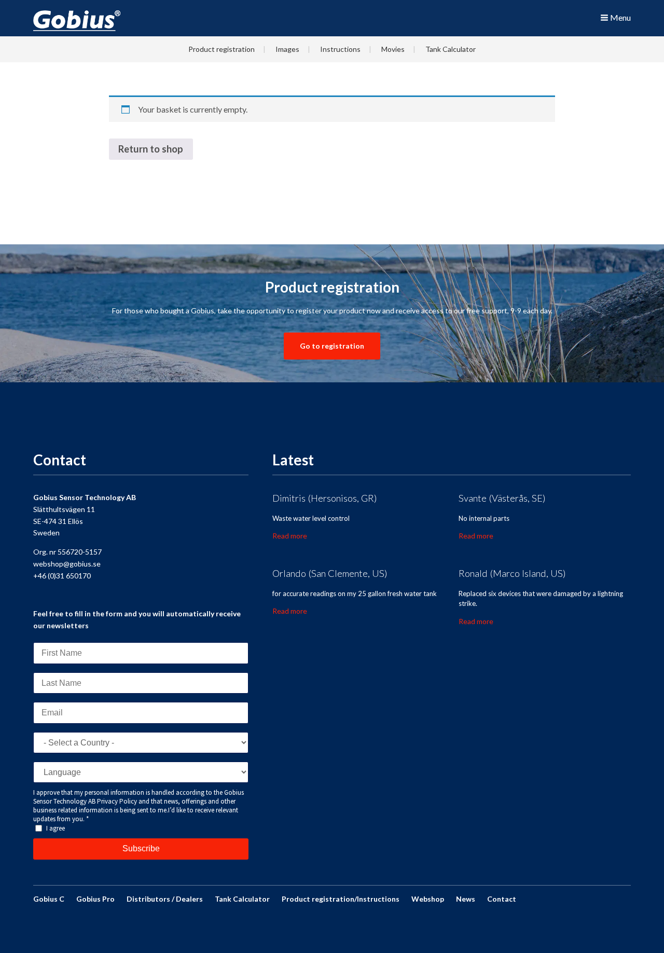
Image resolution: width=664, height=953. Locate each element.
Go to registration (332, 345)
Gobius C (48, 898)
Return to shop (150, 149)
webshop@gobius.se (67, 563)
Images (287, 49)
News (465, 898)
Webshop (427, 898)
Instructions (340, 49)
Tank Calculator (450, 49)
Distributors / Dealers (165, 898)
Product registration (221, 49)
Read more (289, 535)
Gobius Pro (95, 898)
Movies (393, 49)
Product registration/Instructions (340, 898)
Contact (501, 898)
